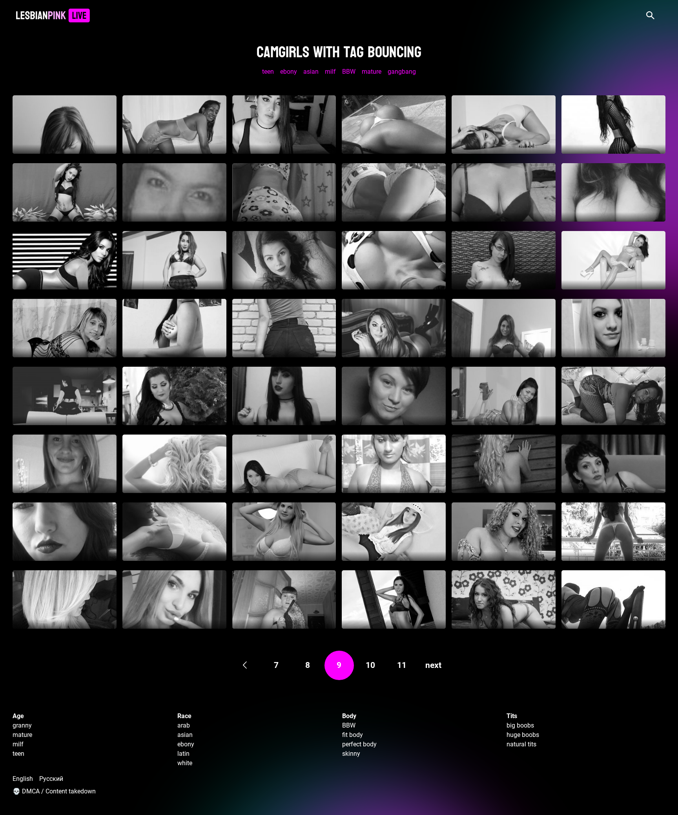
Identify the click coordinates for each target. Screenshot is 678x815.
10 (370, 665)
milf (330, 71)
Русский (51, 778)
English (23, 778)
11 (401, 665)
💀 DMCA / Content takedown (54, 791)
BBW (348, 71)
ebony (288, 71)
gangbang (402, 71)
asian (311, 71)
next (433, 665)
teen (268, 71)
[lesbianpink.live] (53, 15)
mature (371, 71)
